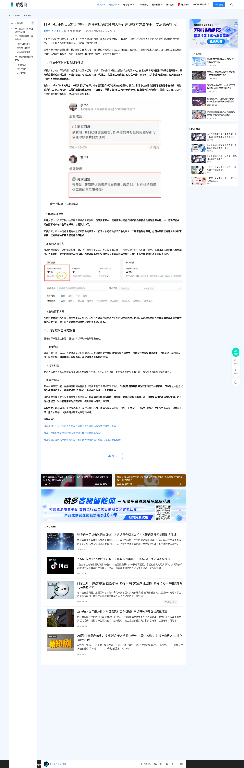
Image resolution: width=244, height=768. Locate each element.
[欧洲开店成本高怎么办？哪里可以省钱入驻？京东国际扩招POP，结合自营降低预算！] (199, 88)
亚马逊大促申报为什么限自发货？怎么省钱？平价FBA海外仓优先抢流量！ (123, 611)
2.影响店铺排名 (23, 48)
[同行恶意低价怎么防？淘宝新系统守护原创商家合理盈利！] (199, 114)
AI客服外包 (143, 4)
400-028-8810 (201, 4)
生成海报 (147, 764)
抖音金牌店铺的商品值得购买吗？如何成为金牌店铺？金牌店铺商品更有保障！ (83, 440)
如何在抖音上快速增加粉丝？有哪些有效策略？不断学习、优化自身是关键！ (125, 559)
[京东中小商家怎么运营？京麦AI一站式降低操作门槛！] (199, 75)
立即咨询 (219, 4)
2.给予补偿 (21, 69)
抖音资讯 (89, 31)
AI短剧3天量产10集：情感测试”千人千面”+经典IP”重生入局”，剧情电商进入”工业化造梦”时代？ (129, 638)
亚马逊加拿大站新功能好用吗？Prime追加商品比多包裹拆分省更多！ (221, 101)
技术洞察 (170, 4)
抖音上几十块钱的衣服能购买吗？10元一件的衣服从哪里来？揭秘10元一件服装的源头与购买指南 (129, 585)
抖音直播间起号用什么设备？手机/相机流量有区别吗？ (222, 157)
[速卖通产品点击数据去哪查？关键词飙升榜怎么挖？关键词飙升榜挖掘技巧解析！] (60, 541)
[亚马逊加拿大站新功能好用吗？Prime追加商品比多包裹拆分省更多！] (199, 101)
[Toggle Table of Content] (33, 23)
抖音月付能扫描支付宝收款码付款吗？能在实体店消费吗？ (73, 433)
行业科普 (156, 4)
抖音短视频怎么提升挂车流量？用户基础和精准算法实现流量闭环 (221, 135)
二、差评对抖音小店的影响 (24, 37)
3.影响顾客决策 (23, 52)
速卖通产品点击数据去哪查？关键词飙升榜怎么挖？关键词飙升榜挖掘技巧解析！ (128, 534)
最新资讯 (101, 4)
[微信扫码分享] (155, 764)
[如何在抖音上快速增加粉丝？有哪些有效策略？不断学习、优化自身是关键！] (60, 565)
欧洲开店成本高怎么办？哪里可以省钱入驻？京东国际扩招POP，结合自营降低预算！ (221, 88)
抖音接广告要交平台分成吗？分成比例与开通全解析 (221, 168)
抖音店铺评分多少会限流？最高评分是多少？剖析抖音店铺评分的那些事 (80, 426)
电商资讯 (113, 4)
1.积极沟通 (21, 64)
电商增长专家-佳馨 (52, 31)
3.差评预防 (21, 73)
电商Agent (127, 4)
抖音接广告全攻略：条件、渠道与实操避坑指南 (221, 179)
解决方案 (185, 4)
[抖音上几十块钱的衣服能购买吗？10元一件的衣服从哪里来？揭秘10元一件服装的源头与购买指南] (60, 590)
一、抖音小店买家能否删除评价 (24, 30)
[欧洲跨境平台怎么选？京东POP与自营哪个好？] (199, 61)
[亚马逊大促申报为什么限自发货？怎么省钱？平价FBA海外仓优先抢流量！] (60, 618)
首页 (10, 15)
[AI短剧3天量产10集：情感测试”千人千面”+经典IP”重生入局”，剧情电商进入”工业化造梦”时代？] (60, 642)
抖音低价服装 (170, 602)
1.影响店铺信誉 (23, 43)
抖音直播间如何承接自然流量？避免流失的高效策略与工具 (221, 146)
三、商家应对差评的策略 (24, 58)
